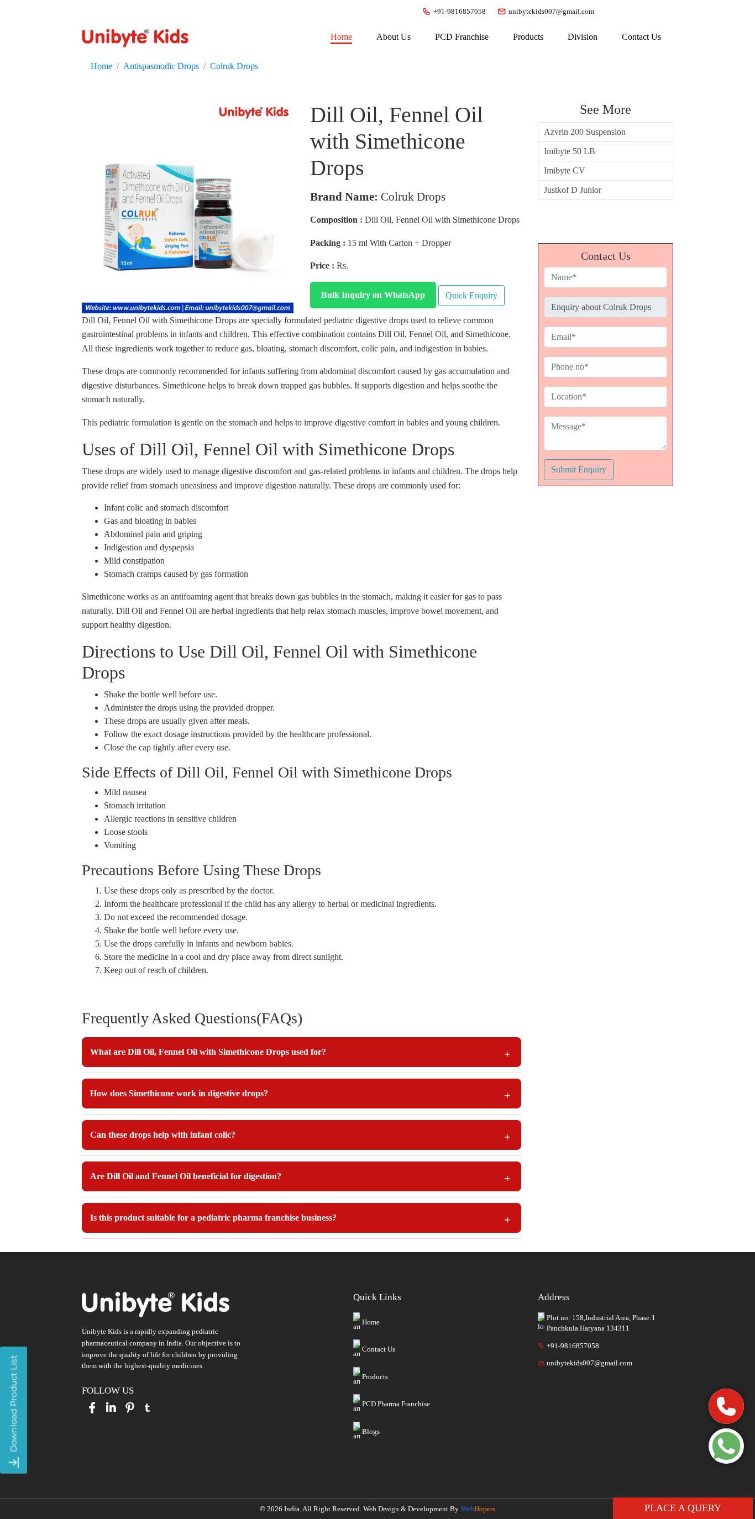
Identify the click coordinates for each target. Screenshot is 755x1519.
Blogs (371, 1431)
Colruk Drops (234, 66)
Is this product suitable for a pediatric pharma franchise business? (213, 1217)
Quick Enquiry (471, 295)
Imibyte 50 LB (569, 151)
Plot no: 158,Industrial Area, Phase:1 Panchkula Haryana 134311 (601, 1323)
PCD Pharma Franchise (396, 1404)
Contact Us (378, 1349)
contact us (641, 36)
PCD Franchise (462, 36)
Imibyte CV (564, 170)
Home (341, 36)
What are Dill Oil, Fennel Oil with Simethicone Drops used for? (208, 1052)
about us (393, 36)
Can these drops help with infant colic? (162, 1134)
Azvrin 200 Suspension (585, 131)
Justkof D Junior (572, 190)
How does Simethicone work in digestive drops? (179, 1093)
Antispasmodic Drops (161, 66)
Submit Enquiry (578, 469)
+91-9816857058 (459, 11)
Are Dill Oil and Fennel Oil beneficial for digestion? (185, 1176)
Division (582, 36)
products (528, 36)
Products (375, 1377)
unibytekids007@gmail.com (551, 11)
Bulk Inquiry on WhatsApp (373, 294)
